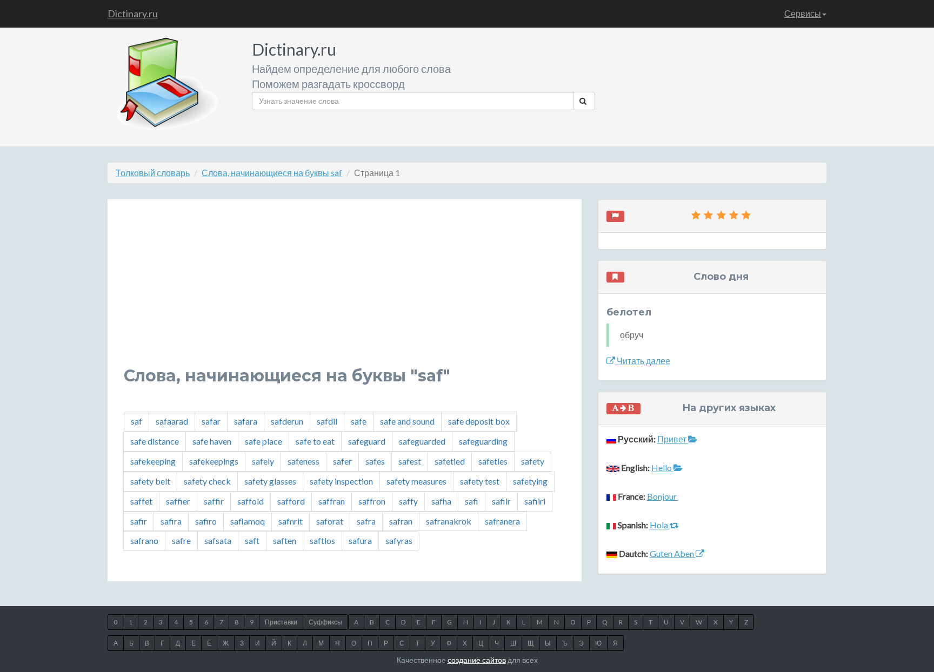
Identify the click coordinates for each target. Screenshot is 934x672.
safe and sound (407, 421)
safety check (207, 481)
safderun (287, 421)
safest (409, 461)
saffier (178, 501)
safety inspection (341, 481)
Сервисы (802, 13)
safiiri (534, 501)
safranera (502, 521)
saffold (250, 501)
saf (136, 421)
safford (291, 501)
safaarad (172, 421)
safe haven (211, 441)
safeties (493, 461)
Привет (672, 439)
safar (211, 421)
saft (252, 540)
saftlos (322, 540)
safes (375, 461)
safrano (144, 540)
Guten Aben (673, 553)
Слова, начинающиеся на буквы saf (272, 172)
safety (532, 461)
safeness (303, 461)
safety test (479, 481)
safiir (501, 501)
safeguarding (483, 441)
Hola (660, 525)
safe (358, 421)
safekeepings (213, 461)
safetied (450, 461)
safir (138, 521)
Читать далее (642, 360)
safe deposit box (479, 421)
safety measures (416, 481)
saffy (408, 501)
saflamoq (247, 521)
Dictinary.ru (133, 13)
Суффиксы (325, 622)
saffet (141, 501)
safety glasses (270, 481)
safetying (530, 481)
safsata (217, 540)
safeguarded (422, 441)
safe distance (154, 441)
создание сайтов (477, 659)
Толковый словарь (153, 172)
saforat (329, 521)
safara (245, 421)
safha (441, 501)
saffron (371, 501)
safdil (327, 421)
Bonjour (662, 496)
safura (360, 540)
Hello (662, 467)
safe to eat (315, 441)
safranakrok (448, 521)
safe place (263, 441)
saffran (331, 501)
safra (366, 521)
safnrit (290, 521)
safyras (398, 540)
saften (284, 540)
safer (342, 461)
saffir (214, 501)
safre (181, 540)
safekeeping (153, 461)
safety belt (150, 481)
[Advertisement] (344, 291)
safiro (206, 521)
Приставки (281, 622)
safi (471, 501)
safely (263, 461)
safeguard (366, 441)
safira (171, 521)
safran (400, 521)
